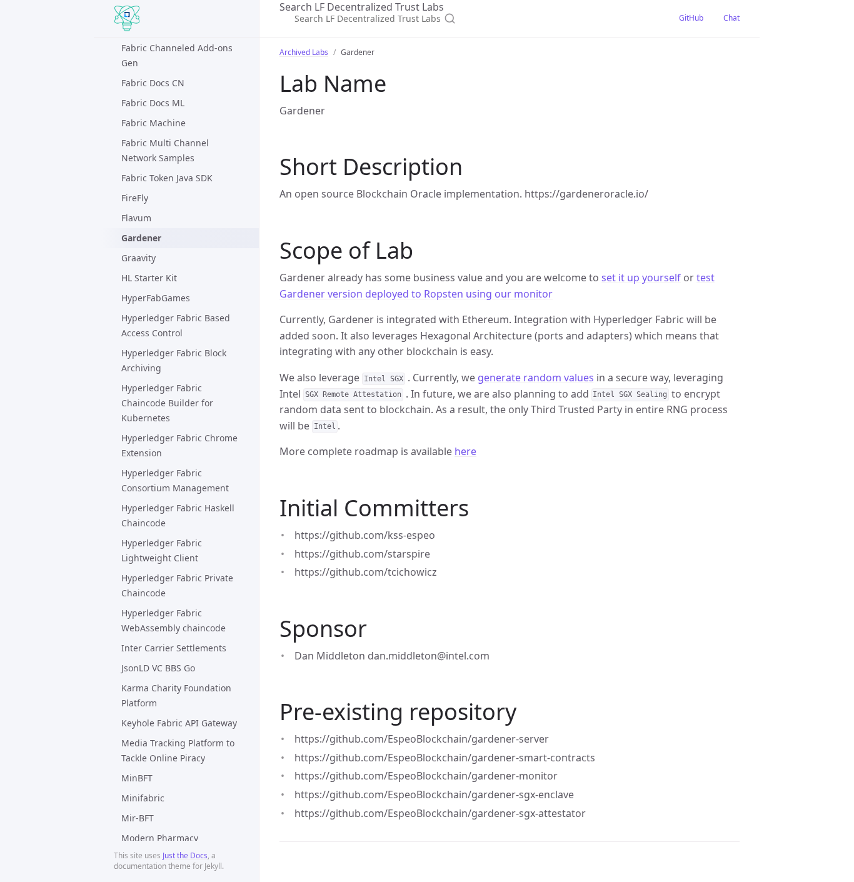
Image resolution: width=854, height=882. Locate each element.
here (465, 451)
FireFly (134, 198)
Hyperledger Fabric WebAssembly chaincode (173, 620)
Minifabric (142, 798)
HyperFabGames (155, 298)
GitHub (691, 18)
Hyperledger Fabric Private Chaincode (177, 585)
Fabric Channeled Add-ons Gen (177, 55)
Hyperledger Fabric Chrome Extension (179, 445)
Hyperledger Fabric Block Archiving (173, 360)
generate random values (536, 377)
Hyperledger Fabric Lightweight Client (161, 550)
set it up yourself (641, 277)
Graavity (138, 258)
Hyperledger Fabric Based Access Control (175, 325)
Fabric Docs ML (152, 103)
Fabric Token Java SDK (167, 178)
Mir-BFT (137, 818)
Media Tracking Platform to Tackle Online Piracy (177, 750)
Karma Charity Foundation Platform (176, 695)
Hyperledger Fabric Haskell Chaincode (177, 515)
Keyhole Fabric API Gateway (179, 723)
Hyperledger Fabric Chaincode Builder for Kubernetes (167, 403)
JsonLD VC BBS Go (158, 668)
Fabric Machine (153, 123)
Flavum (136, 218)
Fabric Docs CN (152, 83)
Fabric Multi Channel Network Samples (165, 150)
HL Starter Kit (149, 278)
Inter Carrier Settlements (173, 648)
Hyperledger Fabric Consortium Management (175, 480)
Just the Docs (185, 855)
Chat (731, 18)
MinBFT (137, 778)
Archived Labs (303, 52)
